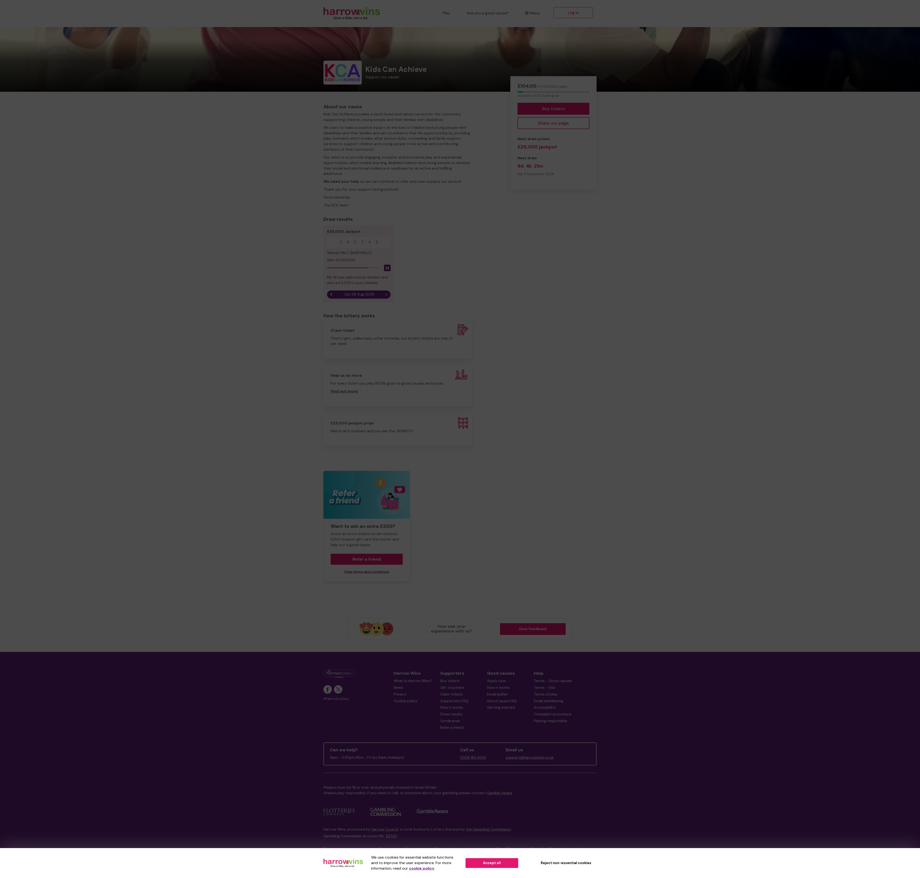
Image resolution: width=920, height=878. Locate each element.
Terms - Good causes (553, 680)
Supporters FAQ (454, 700)
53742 (391, 835)
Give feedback (533, 628)
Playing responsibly (550, 720)
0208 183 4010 (473, 757)
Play (446, 13)
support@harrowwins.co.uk (530, 757)
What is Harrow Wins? (413, 680)
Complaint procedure (552, 714)
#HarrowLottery (336, 699)
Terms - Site (544, 687)
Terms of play (546, 694)
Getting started (501, 707)
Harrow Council (384, 829)
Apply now (496, 680)
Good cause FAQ (502, 700)
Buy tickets (553, 109)
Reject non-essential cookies (566, 863)
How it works (451, 707)
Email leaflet (497, 694)
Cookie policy (405, 700)
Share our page (553, 123)
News (398, 687)
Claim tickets (451, 694)
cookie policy (421, 868)
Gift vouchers (452, 687)
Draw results (451, 714)
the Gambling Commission (488, 829)
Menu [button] (534, 13)
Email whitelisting (548, 700)
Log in (573, 12)
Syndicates (450, 720)
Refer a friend (452, 727)
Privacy (400, 694)
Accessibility (545, 707)
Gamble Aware (499, 792)
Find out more (344, 391)
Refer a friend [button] (366, 559)
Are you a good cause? (487, 13)
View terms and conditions (366, 572)
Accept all (492, 863)
